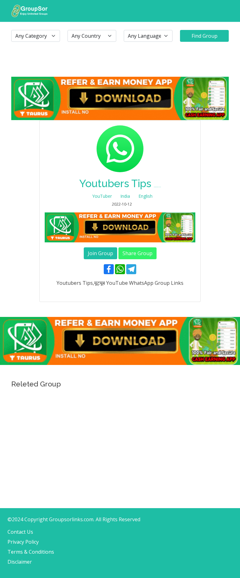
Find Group (205, 35)
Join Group (100, 253)
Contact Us (20, 531)
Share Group (137, 253)
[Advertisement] (120, 434)
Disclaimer (20, 561)
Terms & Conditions (31, 551)
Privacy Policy (23, 541)
